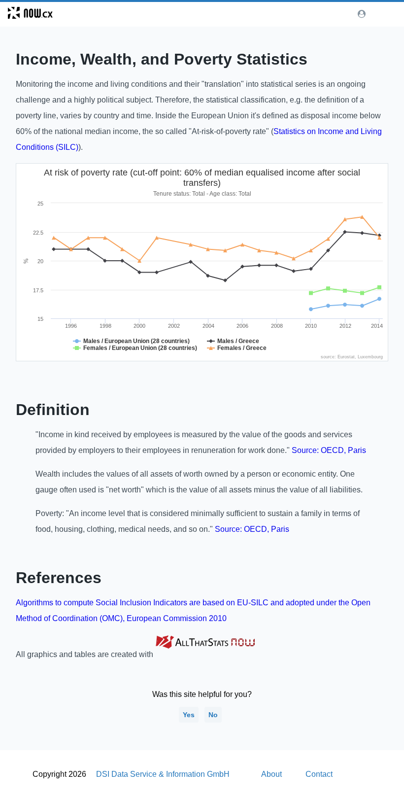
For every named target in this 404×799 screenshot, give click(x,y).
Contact (319, 774)
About (271, 774)
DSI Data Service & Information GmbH (163, 774)
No (213, 715)
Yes (189, 715)
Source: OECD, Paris (329, 450)
